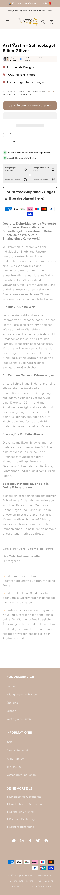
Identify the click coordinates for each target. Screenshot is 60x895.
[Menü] (7, 22)
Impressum (13, 766)
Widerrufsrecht (16, 758)
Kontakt (11, 686)
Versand (51, 91)
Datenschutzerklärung (21, 750)
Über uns (12, 702)
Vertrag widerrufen (18, 719)
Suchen (11, 710)
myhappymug (24, 875)
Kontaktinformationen (39, 886)
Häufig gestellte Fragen (21, 694)
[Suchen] (43, 22)
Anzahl (7, 133)
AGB (9, 742)
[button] (30, 116)
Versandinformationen (21, 774)
